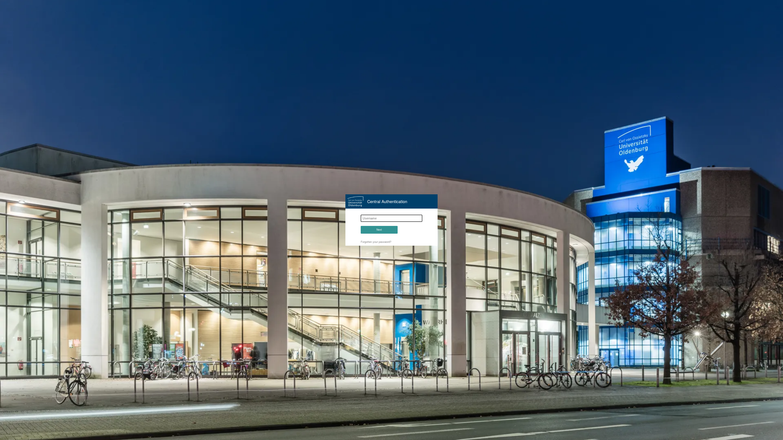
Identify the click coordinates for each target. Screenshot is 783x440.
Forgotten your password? (376, 242)
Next (379, 229)
